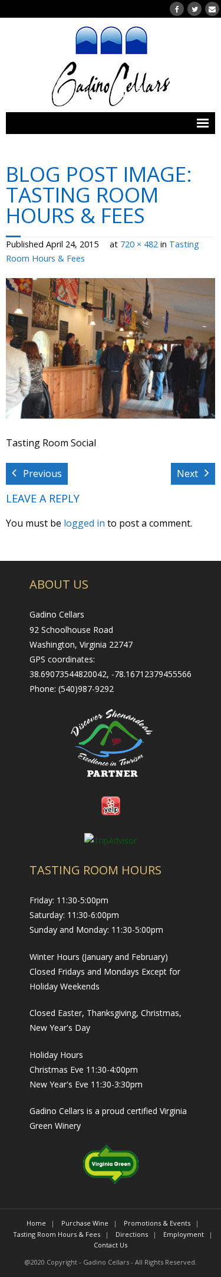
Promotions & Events (157, 1223)
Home (36, 1223)
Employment (183, 1234)
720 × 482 (139, 244)
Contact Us (110, 1244)
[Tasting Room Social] (110, 348)
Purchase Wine (84, 1223)
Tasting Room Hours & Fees (56, 1234)
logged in (84, 523)
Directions (132, 1234)
